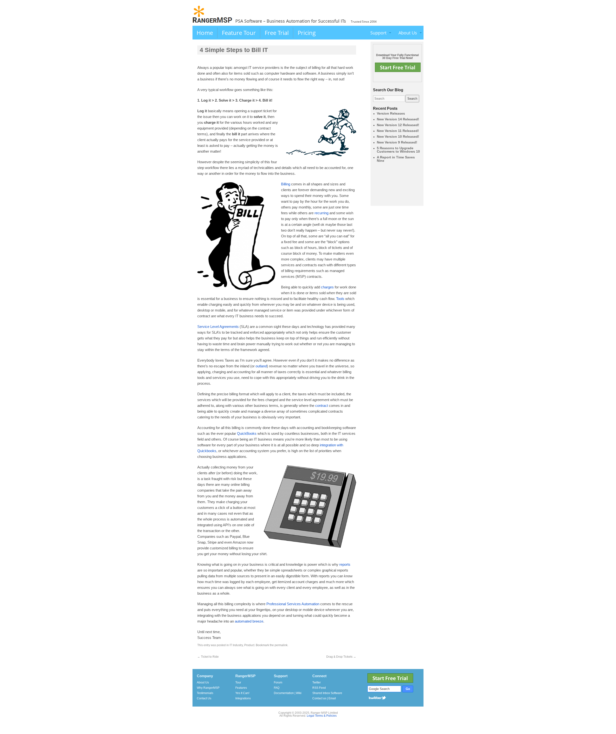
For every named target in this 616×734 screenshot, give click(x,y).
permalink (281, 645)
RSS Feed (319, 687)
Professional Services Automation (292, 604)
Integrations (243, 698)
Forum (278, 682)
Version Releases (391, 113)
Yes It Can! (242, 693)
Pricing (307, 33)
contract (321, 405)
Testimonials (205, 693)
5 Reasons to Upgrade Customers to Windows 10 (398, 149)
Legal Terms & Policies (322, 715)
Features (241, 687)
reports (344, 564)
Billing (285, 184)
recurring (321, 213)
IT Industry (236, 645)
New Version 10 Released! (398, 136)
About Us (407, 33)
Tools (340, 299)
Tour (238, 682)
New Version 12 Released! (398, 125)
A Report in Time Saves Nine (396, 158)
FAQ (276, 687)
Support (378, 33)
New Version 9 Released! (397, 142)
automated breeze (249, 621)
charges (327, 287)
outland (261, 366)
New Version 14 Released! (398, 119)
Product (249, 645)
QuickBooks (247, 433)
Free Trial (277, 33)
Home (205, 33)
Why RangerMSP (208, 687)
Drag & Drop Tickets (341, 656)
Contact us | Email (324, 698)
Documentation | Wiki (288, 693)
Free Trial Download (398, 67)
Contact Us (204, 698)
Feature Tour (239, 33)
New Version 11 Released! (398, 131)
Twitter (316, 682)
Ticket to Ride (208, 656)
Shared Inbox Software (327, 693)
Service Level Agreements (218, 327)
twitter (377, 697)
